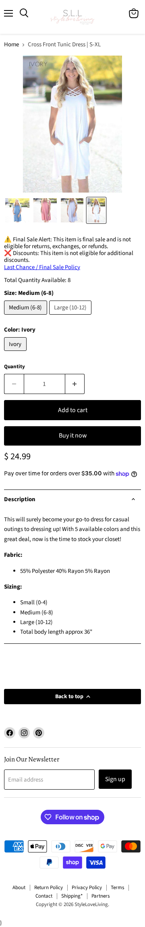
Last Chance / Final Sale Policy (42, 267)
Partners (100, 896)
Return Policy (48, 887)
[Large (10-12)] (71, 317)
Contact (43, 896)
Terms (117, 887)
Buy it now (73, 435)
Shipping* (72, 896)
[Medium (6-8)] (26, 317)
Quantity (14, 367)
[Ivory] (16, 353)
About (18, 887)
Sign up (115, 779)
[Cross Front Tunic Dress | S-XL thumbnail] (17, 210)
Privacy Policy (87, 887)
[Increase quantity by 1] (75, 384)
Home (11, 44)
